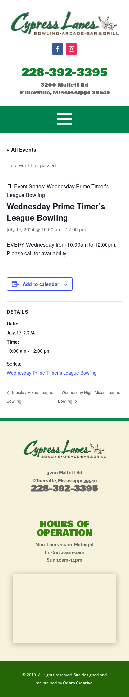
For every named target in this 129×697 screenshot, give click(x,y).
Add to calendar (41, 284)
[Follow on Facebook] (57, 49)
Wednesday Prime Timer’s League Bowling (52, 372)
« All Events (21, 149)
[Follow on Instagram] (71, 49)
